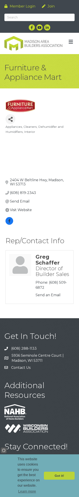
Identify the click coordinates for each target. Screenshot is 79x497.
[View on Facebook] (9, 223)
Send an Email (48, 295)
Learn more (27, 491)
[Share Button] (10, 119)
